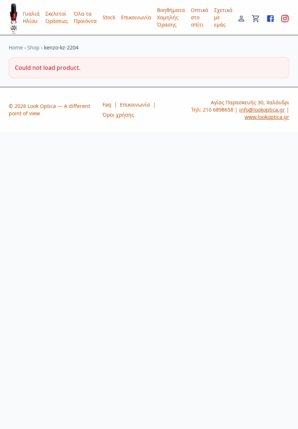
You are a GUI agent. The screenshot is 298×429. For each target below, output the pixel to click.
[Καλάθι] (255, 17)
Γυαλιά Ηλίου (31, 17)
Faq (106, 104)
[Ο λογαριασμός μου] (241, 17)
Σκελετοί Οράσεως (56, 17)
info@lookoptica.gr (262, 109)
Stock (108, 17)
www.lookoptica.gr (267, 116)
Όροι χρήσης (118, 114)
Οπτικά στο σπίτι (199, 17)
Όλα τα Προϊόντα (85, 17)
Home (16, 47)
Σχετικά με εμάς (223, 17)
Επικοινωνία (136, 17)
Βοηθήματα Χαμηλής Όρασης (171, 17)
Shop (33, 47)
